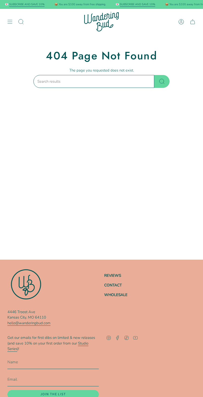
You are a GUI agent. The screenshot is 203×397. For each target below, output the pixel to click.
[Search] (162, 81)
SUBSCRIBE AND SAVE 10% (25, 4)
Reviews (112, 275)
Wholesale (115, 294)
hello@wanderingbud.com (29, 323)
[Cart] (192, 21)
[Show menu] (10, 21)
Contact (113, 285)
